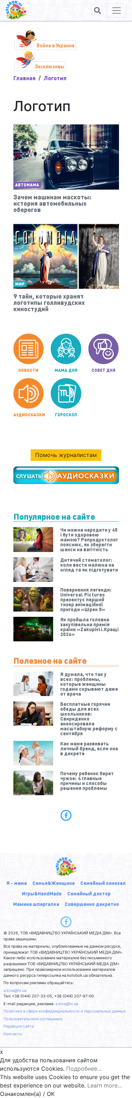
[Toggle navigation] (116, 11)
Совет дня (103, 370)
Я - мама (16, 883)
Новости (28, 370)
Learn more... (104, 1085)
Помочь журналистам (66, 454)
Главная (24, 78)
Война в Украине (56, 45)
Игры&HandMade (42, 893)
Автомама (27, 184)
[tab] (66, 815)
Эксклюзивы (49, 66)
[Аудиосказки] (66, 475)
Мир (20, 284)
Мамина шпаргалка (36, 904)
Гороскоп (66, 414)
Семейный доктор (89, 893)
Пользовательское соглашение (33, 1018)
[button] (97, 10)
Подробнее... (83, 1068)
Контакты (13, 1033)
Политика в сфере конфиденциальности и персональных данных (65, 1011)
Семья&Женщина (53, 883)
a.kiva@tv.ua (15, 990)
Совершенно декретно (92, 904)
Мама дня (66, 370)
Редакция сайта (19, 1026)
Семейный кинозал (103, 883)
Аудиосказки (28, 414)
